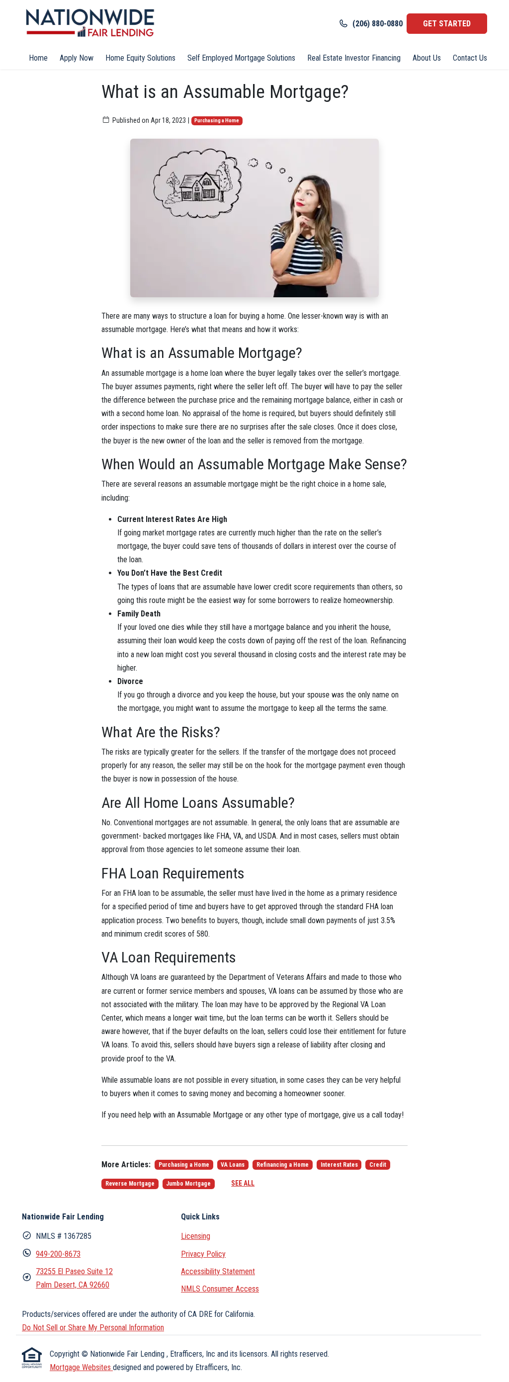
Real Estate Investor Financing (354, 58)
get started (447, 23)
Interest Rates (339, 1164)
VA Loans (233, 1164)
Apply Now (76, 58)
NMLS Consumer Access (220, 1289)
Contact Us (470, 58)
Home (38, 58)
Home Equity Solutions (140, 58)
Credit (377, 1164)
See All (242, 1183)
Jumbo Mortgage (188, 1183)
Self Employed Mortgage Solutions (241, 58)
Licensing (195, 1236)
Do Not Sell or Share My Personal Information (93, 1327)
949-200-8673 (58, 1254)
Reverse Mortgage (130, 1183)
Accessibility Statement (218, 1271)
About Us (427, 58)
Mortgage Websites (81, 1367)
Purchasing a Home (216, 120)
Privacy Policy (203, 1254)
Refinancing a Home (282, 1164)
